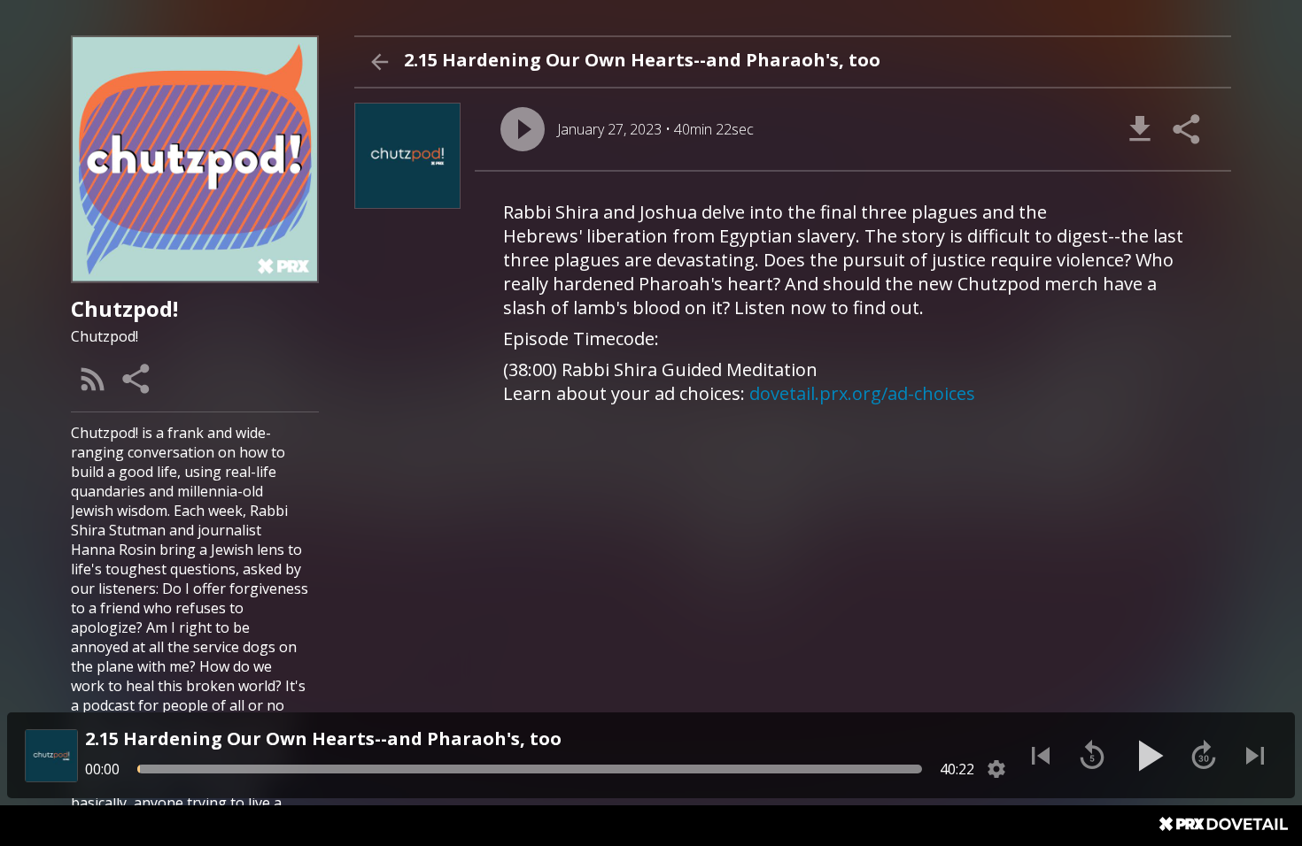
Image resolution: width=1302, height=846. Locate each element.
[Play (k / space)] (1147, 755)
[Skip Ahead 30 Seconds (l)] (1204, 756)
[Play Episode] (522, 129)
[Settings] (996, 769)
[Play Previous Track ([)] (1041, 756)
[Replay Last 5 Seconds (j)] (1092, 756)
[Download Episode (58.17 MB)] (1140, 129)
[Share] (137, 379)
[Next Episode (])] (1255, 756)
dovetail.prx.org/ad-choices (862, 393)
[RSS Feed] (93, 379)
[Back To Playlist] (379, 62)
